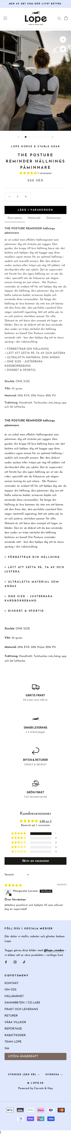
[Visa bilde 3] (33, 137)
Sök (7, 1048)
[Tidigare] (18, 137)
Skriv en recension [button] (35, 860)
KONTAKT (12, 983)
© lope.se (35, 1083)
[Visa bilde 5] (41, 137)
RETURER (11, 1015)
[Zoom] (63, 39)
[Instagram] (15, 962)
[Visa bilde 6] (45, 137)
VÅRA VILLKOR (15, 1022)
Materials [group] (34, 218)
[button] (29, 173)
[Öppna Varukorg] (66, 18)
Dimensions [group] (53, 218)
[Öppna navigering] (5, 18)
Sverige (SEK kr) (22, 1074)
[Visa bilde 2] (29, 137)
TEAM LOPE (13, 1041)
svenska (52, 1074)
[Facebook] (6, 962)
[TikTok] (24, 962)
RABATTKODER (15, 1035)
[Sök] (59, 18)
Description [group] (15, 218)
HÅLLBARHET (14, 996)
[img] (13, 885)
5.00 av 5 (45, 821)
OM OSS (10, 989)
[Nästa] (52, 137)
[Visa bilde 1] (26, 137)
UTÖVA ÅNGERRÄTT (23, 1056)
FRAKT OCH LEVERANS (21, 1009)
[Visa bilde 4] (37, 137)
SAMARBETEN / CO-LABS (22, 1002)
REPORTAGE (13, 1028)
